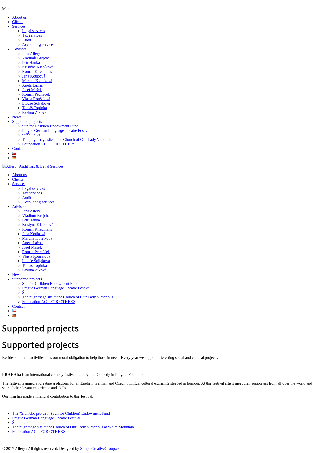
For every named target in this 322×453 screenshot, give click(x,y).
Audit (26, 40)
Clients (17, 22)
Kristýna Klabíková (37, 67)
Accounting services (38, 44)
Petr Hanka (31, 62)
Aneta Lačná (32, 85)
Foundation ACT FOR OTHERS (48, 144)
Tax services (32, 35)
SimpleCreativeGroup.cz (99, 448)
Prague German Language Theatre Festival (56, 130)
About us (19, 17)
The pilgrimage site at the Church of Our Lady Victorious (67, 139)
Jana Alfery (31, 53)
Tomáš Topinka (34, 108)
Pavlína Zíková (34, 112)
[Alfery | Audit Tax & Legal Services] (32, 166)
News (16, 117)
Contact (18, 148)
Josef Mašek (32, 90)
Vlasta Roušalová (36, 99)
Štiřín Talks (31, 135)
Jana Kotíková (33, 76)
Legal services (33, 31)
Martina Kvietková (37, 81)
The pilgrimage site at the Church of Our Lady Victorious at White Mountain (73, 427)
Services (18, 26)
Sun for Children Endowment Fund (50, 126)
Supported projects (27, 121)
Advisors (19, 49)
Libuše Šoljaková (36, 103)
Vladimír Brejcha (36, 58)
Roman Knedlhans (37, 71)
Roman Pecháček (36, 94)
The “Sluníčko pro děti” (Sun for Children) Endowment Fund (61, 413)
